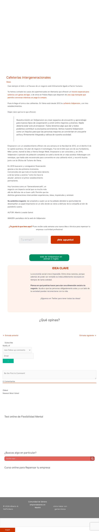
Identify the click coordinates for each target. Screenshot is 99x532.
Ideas (8, 82)
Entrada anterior (10, 335)
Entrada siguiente (88, 335)
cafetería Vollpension (71, 103)
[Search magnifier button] (92, 458)
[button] (58, 3)
